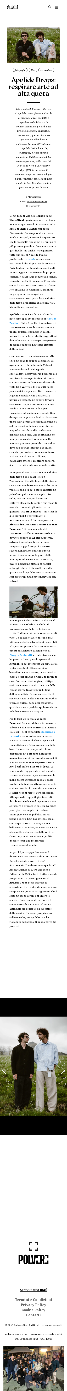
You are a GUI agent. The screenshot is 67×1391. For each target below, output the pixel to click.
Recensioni (46, 70)
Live (33, 70)
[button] (4, 1070)
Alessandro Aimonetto (37, 201)
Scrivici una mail (33, 1290)
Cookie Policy (33, 1310)
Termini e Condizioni (33, 1300)
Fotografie (20, 70)
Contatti (33, 1315)
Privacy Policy (33, 1305)
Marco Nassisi (34, 197)
